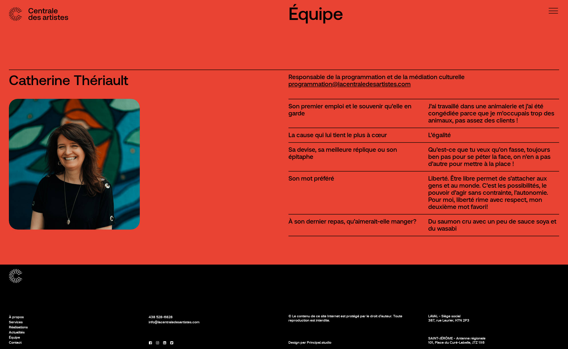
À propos (16, 317)
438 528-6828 (161, 317)
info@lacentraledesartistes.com (174, 322)
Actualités (17, 332)
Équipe (315, 14)
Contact (15, 342)
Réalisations (18, 327)
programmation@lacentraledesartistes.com (349, 84)
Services (16, 322)
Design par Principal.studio (309, 342)
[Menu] (553, 11)
